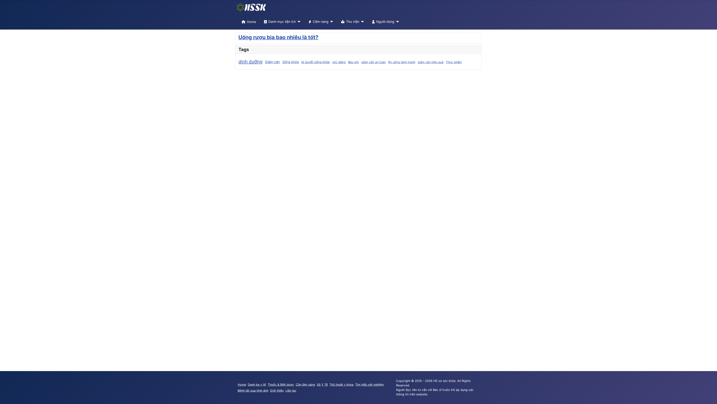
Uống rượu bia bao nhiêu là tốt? (278, 37)
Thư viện (352, 22)
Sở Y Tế (322, 384)
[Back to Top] (710, 397)
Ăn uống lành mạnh (401, 62)
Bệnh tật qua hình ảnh (253, 390)
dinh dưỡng (250, 61)
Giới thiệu (277, 390)
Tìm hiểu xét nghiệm (369, 384)
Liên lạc (290, 390)
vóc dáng (339, 62)
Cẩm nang (320, 22)
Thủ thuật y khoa (341, 384)
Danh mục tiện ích (282, 22)
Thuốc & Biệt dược (281, 384)
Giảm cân (272, 62)
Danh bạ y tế (257, 384)
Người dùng (385, 22)
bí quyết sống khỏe (315, 62)
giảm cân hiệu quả (430, 62)
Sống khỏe (290, 62)
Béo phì (353, 62)
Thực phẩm (454, 62)
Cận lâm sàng (305, 384)
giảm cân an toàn (373, 62)
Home (251, 22)
